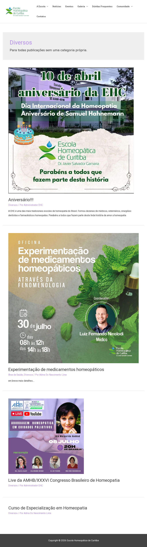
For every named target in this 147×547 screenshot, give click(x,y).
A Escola (41, 6)
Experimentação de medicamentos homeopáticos (56, 369)
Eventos (69, 6)
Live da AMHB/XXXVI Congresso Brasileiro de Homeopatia (64, 480)
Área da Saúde (15, 374)
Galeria (81, 6)
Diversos (13, 205)
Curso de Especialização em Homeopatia (47, 507)
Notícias (57, 6)
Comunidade (123, 6)
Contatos (41, 16)
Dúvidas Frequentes (102, 6)
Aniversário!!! (20, 199)
